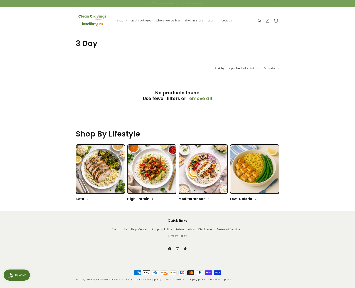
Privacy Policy (177, 236)
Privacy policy (153, 279)
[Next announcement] (278, 3)
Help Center (139, 229)
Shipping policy (196, 279)
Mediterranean (192, 199)
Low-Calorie (241, 199)
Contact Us (120, 229)
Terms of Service (228, 229)
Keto (80, 199)
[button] (121, 20)
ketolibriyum (93, 279)
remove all (199, 98)
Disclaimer (205, 229)
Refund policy (185, 229)
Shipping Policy (161, 229)
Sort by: (220, 68)
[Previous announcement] (77, 3)
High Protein (138, 199)
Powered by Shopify (111, 279)
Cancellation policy (219, 279)
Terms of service (174, 279)
